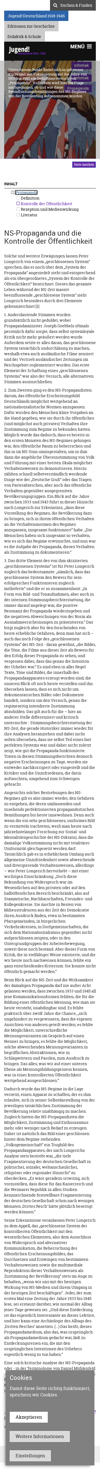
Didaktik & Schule (24, 35)
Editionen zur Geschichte (31, 25)
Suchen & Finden (76, 4)
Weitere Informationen (40, 1436)
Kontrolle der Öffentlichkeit (46, 203)
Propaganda (26, 192)
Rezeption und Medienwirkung (49, 209)
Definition (29, 198)
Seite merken (84, 164)
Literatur (29, 214)
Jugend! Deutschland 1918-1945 (36, 15)
